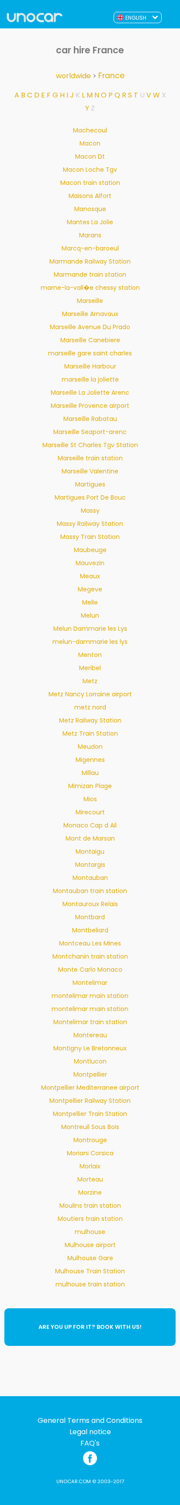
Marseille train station (90, 458)
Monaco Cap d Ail (90, 825)
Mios (90, 799)
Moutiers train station (90, 1218)
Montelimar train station (90, 1022)
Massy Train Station (90, 536)
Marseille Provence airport (90, 405)
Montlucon (90, 1061)
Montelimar (90, 982)
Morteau (90, 1179)
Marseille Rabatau (90, 418)
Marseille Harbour (90, 366)
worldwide (73, 76)
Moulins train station (90, 1205)
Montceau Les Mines (90, 943)
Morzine (90, 1192)
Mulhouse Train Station (90, 1271)
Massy (90, 510)
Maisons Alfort (90, 195)
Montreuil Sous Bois (90, 1127)
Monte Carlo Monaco (90, 969)
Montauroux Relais (90, 904)
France (111, 75)
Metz (90, 681)
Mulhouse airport (90, 1245)
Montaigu (90, 851)
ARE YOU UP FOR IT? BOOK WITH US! (90, 1327)
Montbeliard (90, 930)
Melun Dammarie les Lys (90, 628)
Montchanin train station (90, 956)
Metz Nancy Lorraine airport (90, 694)
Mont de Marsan (90, 838)
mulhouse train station (90, 1284)
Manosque (90, 209)
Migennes (90, 759)
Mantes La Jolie (90, 222)
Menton (90, 654)
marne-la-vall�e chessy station (90, 287)
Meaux (90, 576)
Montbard (90, 917)
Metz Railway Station (90, 720)
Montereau (90, 1035)
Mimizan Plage (90, 786)
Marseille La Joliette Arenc (90, 392)
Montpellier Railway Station (90, 1100)
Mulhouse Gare (90, 1258)
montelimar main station (90, 995)
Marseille (90, 300)
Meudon (90, 746)
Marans (90, 235)
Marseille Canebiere (90, 340)
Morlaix (90, 1166)
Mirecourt (90, 812)
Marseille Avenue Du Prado (90, 327)
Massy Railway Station (90, 523)
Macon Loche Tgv (90, 169)
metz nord (90, 707)
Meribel (90, 668)
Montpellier (90, 1074)
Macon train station (90, 182)
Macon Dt (90, 156)
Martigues (90, 484)
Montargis (90, 864)
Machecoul (90, 130)
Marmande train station (90, 274)
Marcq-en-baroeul (90, 248)
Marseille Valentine (90, 471)
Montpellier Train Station (90, 1113)
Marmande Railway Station (90, 261)
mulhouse (90, 1231)
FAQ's (90, 1443)
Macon (90, 143)
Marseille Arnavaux (90, 313)
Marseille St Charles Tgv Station (90, 445)
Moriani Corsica (90, 1153)
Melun (90, 615)
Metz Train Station (90, 733)
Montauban (90, 877)
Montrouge (90, 1140)
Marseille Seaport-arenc (90, 432)
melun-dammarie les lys (90, 641)
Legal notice (90, 1432)
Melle (90, 602)
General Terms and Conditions (90, 1420)
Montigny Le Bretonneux (90, 1048)
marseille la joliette (90, 379)
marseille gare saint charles (90, 353)
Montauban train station (90, 890)
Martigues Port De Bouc (90, 497)
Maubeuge (90, 550)
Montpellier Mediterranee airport (90, 1087)
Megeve (90, 589)
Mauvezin (90, 563)
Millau (90, 772)
